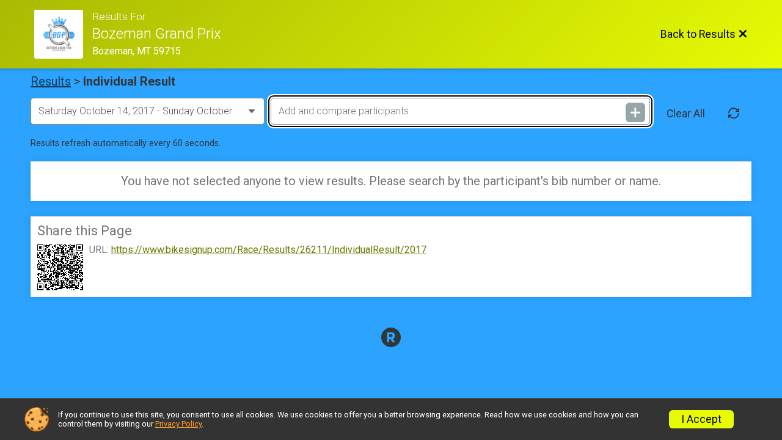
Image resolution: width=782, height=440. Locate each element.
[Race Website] (63, 34)
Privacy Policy (178, 423)
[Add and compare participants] (635, 112)
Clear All (686, 114)
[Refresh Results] (733, 114)
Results (51, 81)
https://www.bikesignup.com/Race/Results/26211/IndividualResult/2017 (268, 249)
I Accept (701, 419)
